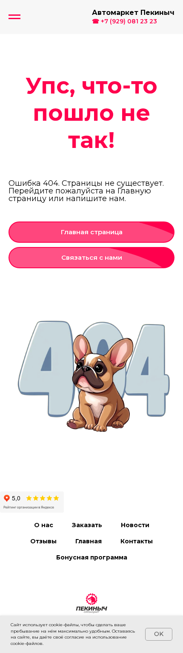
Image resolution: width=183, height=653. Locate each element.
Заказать (87, 525)
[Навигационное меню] (14, 17)
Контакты (136, 541)
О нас (43, 525)
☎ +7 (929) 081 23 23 (124, 21)
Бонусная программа (91, 557)
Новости (135, 525)
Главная (88, 541)
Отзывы (43, 541)
